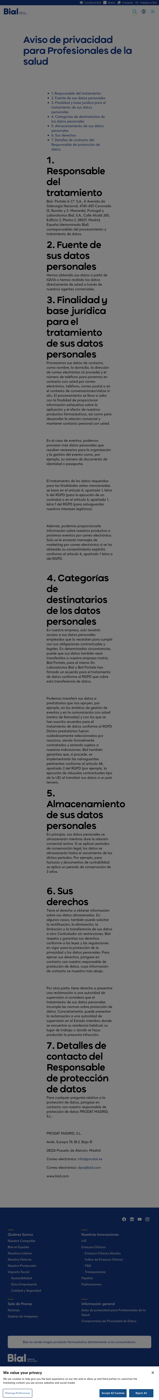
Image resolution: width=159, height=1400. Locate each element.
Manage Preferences (17, 1393)
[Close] (153, 1372)
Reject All (141, 1393)
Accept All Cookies (113, 1393)
